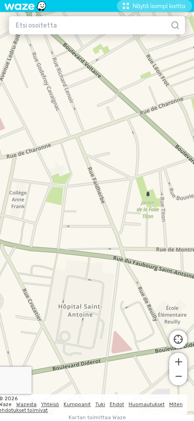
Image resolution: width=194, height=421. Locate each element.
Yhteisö (50, 404)
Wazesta (26, 404)
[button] (178, 361)
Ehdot (117, 404)
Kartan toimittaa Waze (97, 418)
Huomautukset (147, 404)
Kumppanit (77, 404)
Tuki (100, 404)
